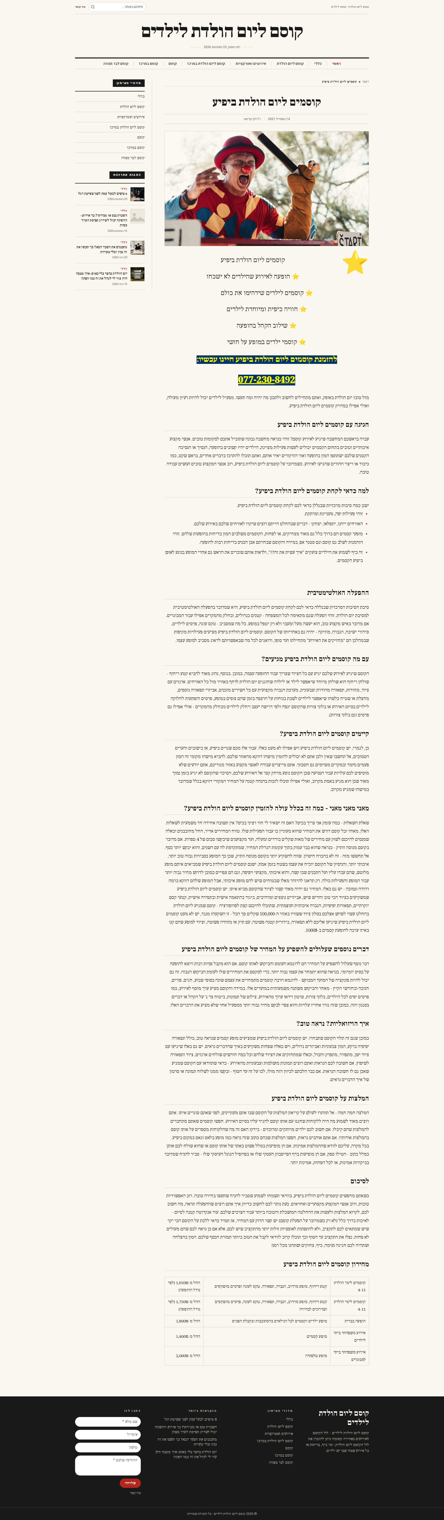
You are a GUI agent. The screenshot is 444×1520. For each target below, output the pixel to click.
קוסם (173, 63)
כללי (318, 63)
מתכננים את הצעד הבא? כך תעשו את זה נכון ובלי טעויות (187, 1442)
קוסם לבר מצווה (115, 63)
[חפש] (93, 7)
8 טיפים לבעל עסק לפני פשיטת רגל (190, 1419)
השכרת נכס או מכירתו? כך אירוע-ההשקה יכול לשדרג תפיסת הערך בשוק (186, 1429)
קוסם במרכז (148, 63)
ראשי (336, 63)
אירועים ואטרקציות (251, 63)
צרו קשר (80, 7)
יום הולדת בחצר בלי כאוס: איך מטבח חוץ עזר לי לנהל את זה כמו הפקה (186, 1454)
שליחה (130, 1483)
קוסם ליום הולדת (290, 63)
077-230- (256, 380)
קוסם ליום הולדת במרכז (206, 63)
